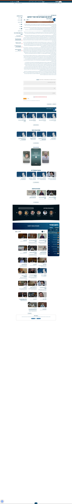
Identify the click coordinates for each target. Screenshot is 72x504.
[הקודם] (22, 157)
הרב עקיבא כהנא (19, 36)
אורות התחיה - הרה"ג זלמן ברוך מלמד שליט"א (23, 274)
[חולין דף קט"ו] (22, 238)
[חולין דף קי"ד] (22, 250)
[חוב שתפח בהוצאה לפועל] (31, 117)
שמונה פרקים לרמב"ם (44, 251)
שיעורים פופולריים (36, 170)
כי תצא (36, 273)
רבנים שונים (45, 276)
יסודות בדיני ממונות (44, 137)
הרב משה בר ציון (44, 243)
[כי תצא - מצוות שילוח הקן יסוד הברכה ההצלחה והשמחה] (22, 297)
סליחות (26, 286)
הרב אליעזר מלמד (54, 179)
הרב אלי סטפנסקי (25, 241)
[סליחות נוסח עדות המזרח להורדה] (41, 176)
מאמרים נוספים (54, 177)
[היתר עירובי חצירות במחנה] (41, 117)
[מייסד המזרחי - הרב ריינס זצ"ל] (51, 176)
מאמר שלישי (35, 307)
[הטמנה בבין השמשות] (31, 136)
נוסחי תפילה (44, 177)
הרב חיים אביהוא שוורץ (34, 311)
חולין (26, 251)
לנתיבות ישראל (35, 251)
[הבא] (50, 157)
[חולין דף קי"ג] (32, 262)
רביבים (45, 286)
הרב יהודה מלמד (34, 198)
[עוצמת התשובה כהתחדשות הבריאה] (51, 195)
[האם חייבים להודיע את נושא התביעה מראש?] (18, 40)
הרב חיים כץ (45, 266)
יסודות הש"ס (25, 263)
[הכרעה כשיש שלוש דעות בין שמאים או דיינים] (18, 47)
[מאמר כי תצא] (42, 296)
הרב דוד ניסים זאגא (25, 266)
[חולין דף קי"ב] (32, 296)
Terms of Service (37, 100)
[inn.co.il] (18, 1)
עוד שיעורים (29, 313)
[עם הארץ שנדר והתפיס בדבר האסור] (18, 51)
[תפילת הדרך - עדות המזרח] (31, 176)
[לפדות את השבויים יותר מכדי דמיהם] (21, 118)
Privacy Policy (33, 100)
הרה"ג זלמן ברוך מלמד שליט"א (33, 243)
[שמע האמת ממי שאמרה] (31, 195)
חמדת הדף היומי (54, 118)
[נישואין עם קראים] (21, 176)
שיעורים (56, 227)
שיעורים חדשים (36, 189)
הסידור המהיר (44, 179)
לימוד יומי (60, 3)
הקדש (14, 3)
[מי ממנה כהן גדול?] (51, 136)
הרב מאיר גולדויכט (25, 300)
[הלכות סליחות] (42, 306)
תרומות (30, 1)
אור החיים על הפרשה (44, 263)
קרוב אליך (45, 273)
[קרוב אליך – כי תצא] (42, 273)
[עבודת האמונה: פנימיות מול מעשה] (41, 195)
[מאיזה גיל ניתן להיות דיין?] (51, 117)
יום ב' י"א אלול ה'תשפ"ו (55, 3)
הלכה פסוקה (34, 118)
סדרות (50, 227)
